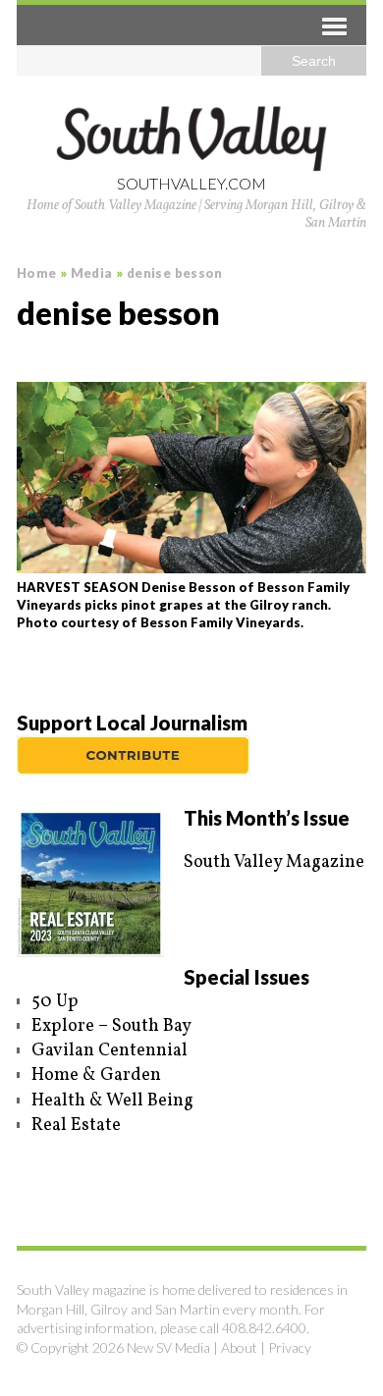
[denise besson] (191, 477)
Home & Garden (96, 1075)
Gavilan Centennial (109, 1051)
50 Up (55, 1002)
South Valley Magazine (274, 862)
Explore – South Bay (111, 1026)
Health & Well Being (112, 1101)
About (239, 1347)
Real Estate (76, 1125)
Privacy (289, 1347)
